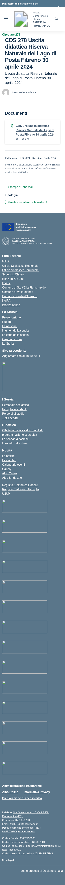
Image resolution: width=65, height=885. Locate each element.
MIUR (6, 261)
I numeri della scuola (15, 330)
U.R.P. (6, 493)
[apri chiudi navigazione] (6, 19)
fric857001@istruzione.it (24, 823)
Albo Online (9, 473)
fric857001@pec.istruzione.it (18, 831)
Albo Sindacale (12, 477)
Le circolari (9, 460)
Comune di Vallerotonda (17, 291)
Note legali (8, 860)
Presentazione (11, 317)
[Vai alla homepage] (21, 19)
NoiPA (6, 300)
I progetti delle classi (15, 443)
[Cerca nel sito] (56, 19)
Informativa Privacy (37, 792)
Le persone (9, 326)
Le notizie (8, 455)
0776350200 (22, 820)
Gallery (6, 469)
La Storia (8, 343)
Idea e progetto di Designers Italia (41, 870)
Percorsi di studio (13, 413)
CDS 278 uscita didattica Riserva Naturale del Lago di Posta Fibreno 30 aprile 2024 (35, 130)
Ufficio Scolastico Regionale (20, 265)
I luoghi (7, 321)
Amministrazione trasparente (22, 785)
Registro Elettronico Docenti (20, 485)
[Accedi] (59, 7)
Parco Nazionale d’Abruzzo (19, 296)
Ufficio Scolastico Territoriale (20, 270)
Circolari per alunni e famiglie (26, 202)
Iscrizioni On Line (13, 278)
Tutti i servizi (10, 418)
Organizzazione (12, 339)
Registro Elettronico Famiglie (20, 489)
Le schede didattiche (15, 439)
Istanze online (11, 304)
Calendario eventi (13, 464)
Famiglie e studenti (14, 409)
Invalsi (6, 283)
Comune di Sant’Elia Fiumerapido (24, 287)
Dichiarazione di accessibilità (22, 798)
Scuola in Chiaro (13, 274)
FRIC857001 (38, 842)
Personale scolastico (15, 404)
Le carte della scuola (15, 334)
